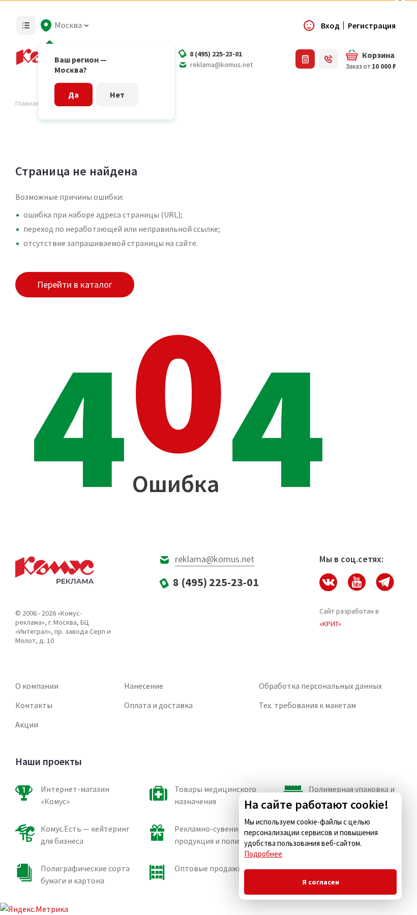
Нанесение (143, 686)
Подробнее (263, 854)
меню (26, 25)
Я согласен (320, 882)
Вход (330, 25)
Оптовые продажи (208, 868)
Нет (117, 94)
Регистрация (372, 25)
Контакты (33, 705)
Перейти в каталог (74, 284)
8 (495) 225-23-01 (216, 53)
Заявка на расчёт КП (305, 59)
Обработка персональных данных (320, 686)
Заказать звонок (328, 59)
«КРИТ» (330, 623)
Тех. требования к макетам (307, 705)
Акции (26, 724)
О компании (36, 686)
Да (73, 94)
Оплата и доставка (158, 705)
